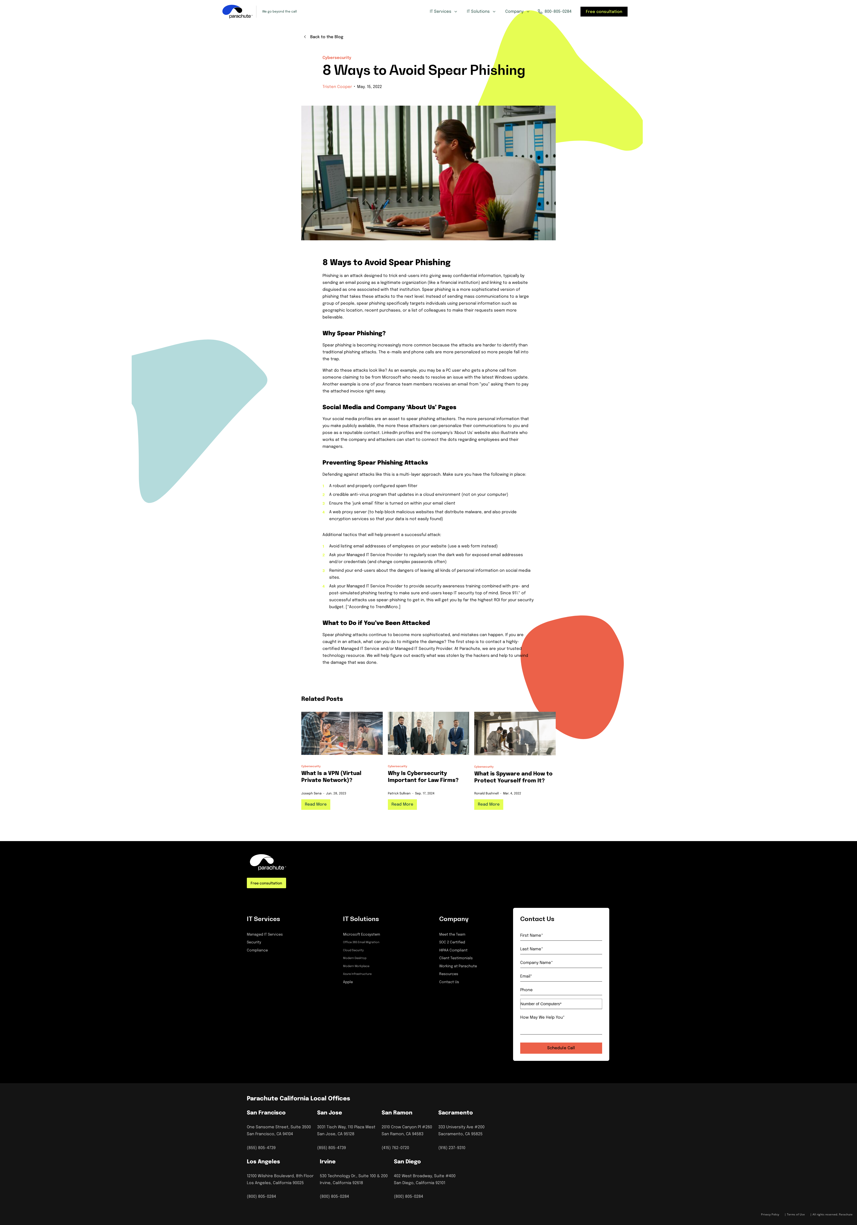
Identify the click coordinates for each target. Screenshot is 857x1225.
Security (254, 942)
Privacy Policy (770, 1214)
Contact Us (449, 982)
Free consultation (604, 12)
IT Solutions (478, 12)
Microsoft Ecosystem (361, 934)
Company (514, 12)
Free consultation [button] (266, 883)
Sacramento (455, 1113)
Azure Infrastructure (357, 974)
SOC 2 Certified (452, 942)
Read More (316, 804)
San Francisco (266, 1113)
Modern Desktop (354, 958)
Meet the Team (452, 934)
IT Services (440, 12)
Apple (348, 982)
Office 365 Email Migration (361, 942)
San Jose (329, 1113)
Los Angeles (263, 1162)
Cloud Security (353, 950)
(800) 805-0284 (261, 1197)
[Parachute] (237, 11)
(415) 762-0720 (395, 1148)
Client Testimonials (456, 958)
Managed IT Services (265, 934)
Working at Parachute (458, 966)
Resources (448, 974)
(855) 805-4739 (261, 1148)
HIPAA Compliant (453, 950)
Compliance (257, 950)
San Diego (407, 1162)
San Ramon (397, 1113)
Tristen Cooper (337, 87)
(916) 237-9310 (451, 1148)
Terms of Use (796, 1214)
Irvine (328, 1162)
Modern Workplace (356, 966)
